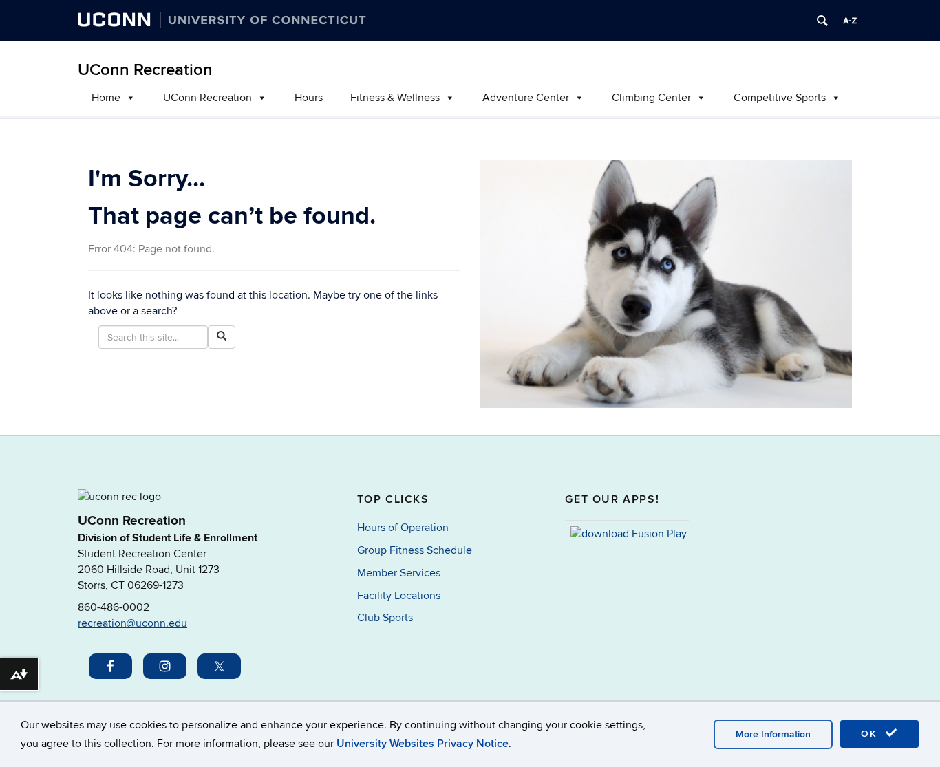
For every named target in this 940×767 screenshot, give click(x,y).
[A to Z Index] (850, 21)
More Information (773, 734)
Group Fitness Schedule (414, 550)
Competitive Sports (780, 98)
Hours (309, 98)
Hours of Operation (403, 527)
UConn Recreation (145, 70)
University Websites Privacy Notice (423, 743)
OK (871, 733)
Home (106, 98)
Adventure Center (525, 98)
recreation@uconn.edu (132, 623)
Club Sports (385, 618)
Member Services (398, 573)
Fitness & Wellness (395, 98)
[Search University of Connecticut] (822, 21)
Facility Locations (398, 596)
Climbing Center (651, 98)
